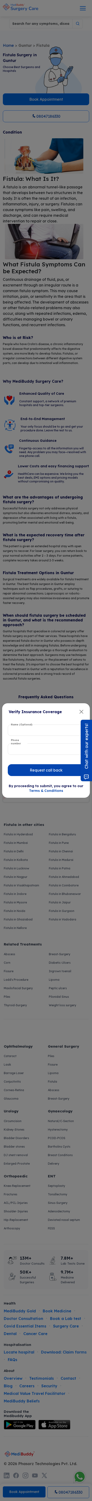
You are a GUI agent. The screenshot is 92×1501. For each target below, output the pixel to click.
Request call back (46, 770)
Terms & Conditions (46, 791)
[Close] (81, 712)
